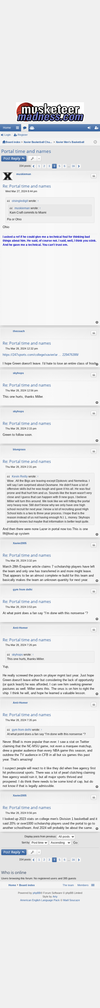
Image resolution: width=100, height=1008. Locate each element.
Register (23, 134)
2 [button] (44, 166)
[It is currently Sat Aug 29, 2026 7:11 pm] (95, 142)
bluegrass (19, 449)
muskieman (23, 174)
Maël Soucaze (71, 900)
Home (7, 127)
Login (7, 134)
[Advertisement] (50, 50)
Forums (25, 128)
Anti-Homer (20, 627)
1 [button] (39, 166)
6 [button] (64, 166)
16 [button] (73, 166)
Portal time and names (26, 151)
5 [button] (59, 166)
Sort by (26, 842)
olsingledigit (20, 201)
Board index (13, 142)
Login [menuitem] (90, 128)
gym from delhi (22, 589)
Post (11, 158)
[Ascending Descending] (60, 842)
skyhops (18, 373)
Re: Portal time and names (27, 186)
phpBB (37, 892)
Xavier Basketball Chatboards (38, 142)
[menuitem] (82, 885)
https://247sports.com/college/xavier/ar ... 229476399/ (41, 355)
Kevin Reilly (20, 476)
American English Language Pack (40, 900)
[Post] (4, 191)
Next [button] (78, 166)
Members (33, 128)
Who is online (13, 872)
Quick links (18, 128)
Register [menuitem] (97, 128)
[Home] (50, 112)
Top (97, 322)
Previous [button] (34, 166)
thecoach (19, 331)
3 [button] (49, 166)
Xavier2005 (19, 543)
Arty (55, 896)
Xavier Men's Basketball (70, 142)
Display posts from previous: (41, 836)
